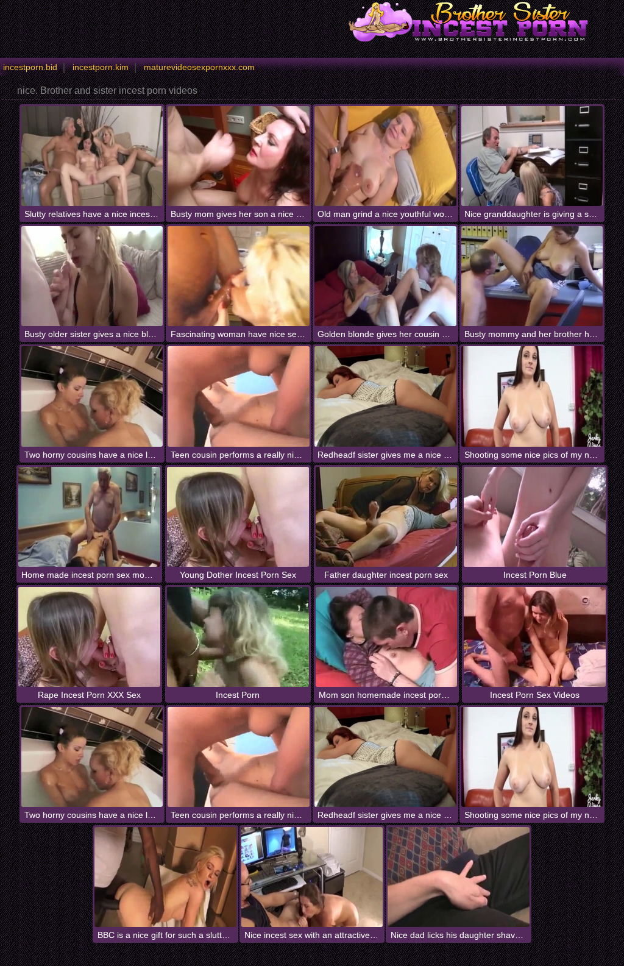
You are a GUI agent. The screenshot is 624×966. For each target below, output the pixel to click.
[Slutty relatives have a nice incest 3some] (92, 156)
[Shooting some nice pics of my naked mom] (532, 396)
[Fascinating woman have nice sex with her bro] (239, 276)
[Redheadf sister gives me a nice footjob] (385, 396)
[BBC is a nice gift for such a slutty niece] (165, 877)
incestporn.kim (101, 67)
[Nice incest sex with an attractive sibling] (312, 877)
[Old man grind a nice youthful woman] (385, 156)
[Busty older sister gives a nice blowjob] (92, 276)
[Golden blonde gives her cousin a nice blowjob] (385, 276)
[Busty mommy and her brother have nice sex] (532, 276)
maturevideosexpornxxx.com (199, 67)
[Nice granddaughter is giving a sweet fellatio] (532, 156)
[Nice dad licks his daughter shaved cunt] (459, 877)
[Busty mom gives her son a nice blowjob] (239, 156)
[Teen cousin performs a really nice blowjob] (239, 396)
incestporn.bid (30, 67)
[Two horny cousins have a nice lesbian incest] (92, 396)
